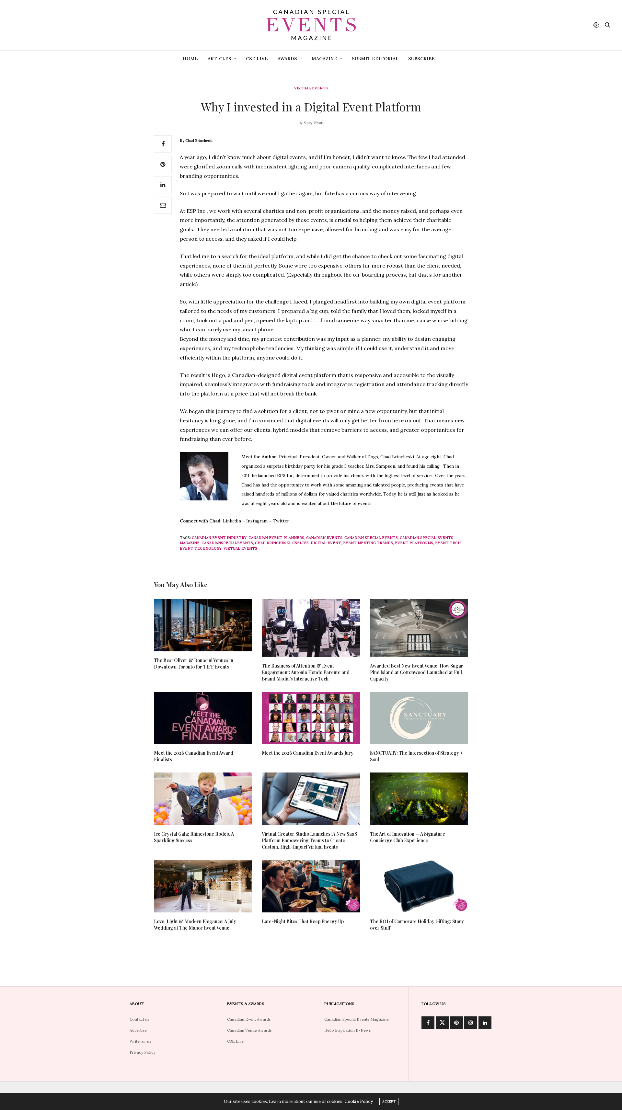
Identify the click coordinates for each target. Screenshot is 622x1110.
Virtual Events (311, 88)
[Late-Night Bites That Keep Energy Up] (311, 886)
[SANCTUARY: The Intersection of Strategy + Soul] (419, 718)
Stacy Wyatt (314, 122)
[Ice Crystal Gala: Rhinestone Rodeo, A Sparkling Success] (203, 798)
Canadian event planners (276, 537)
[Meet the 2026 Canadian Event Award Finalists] (203, 718)
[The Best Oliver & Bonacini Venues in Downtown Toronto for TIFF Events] (203, 625)
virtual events (240, 548)
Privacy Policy (143, 1052)
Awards (287, 59)
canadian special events (371, 537)
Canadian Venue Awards (249, 1030)
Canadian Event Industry (219, 537)
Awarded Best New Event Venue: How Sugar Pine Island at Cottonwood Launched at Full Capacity (416, 672)
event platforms (414, 543)
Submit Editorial (375, 59)
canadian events (324, 537)
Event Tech (448, 543)
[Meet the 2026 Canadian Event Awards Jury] (311, 718)
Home (190, 59)
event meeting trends (368, 543)
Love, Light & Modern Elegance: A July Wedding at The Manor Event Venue (195, 924)
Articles (219, 59)
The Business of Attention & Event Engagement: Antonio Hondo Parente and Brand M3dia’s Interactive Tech (306, 672)
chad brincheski (272, 543)
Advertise (138, 1030)
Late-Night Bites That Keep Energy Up (303, 921)
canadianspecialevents (227, 543)
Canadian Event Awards (249, 1019)
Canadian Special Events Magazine (356, 1019)
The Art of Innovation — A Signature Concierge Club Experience (407, 837)
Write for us (140, 1041)
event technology (201, 548)
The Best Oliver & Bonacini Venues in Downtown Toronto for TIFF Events (193, 663)
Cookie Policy (358, 1101)
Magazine (324, 59)
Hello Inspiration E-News (347, 1030)
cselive (300, 543)
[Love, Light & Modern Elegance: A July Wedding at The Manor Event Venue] (203, 886)
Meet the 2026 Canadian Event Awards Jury (307, 753)
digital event (326, 543)
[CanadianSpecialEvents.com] (311, 25)
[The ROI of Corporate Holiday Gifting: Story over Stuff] (419, 886)
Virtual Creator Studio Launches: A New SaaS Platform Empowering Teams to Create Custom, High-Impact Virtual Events (309, 840)
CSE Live (257, 59)
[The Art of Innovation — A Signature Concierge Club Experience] (419, 798)
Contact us (139, 1019)
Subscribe (421, 59)
